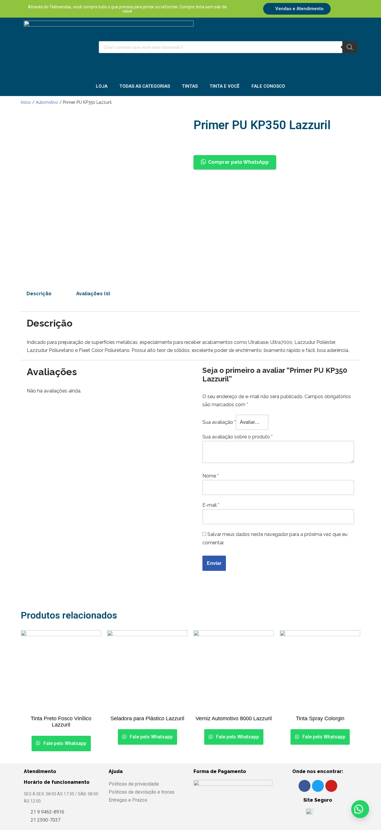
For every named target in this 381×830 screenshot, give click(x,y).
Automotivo (47, 102)
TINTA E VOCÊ (225, 86)
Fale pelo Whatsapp (64, 743)
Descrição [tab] (38, 293)
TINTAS (190, 86)
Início (26, 102)
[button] (360, 809)
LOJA (101, 86)
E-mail (210, 505)
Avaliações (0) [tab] (93, 293)
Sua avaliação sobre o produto (237, 437)
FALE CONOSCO (268, 86)
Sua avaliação (219, 422)
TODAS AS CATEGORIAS (144, 86)
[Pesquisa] (349, 47)
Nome (210, 476)
